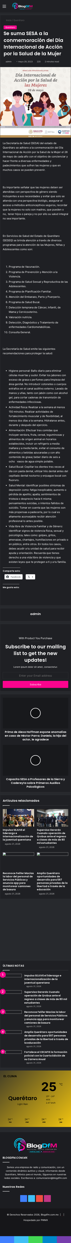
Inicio (8, 20)
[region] (35, 931)
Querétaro (18, 20)
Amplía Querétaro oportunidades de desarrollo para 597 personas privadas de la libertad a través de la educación (52, 881)
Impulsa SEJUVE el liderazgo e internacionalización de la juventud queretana (18, 834)
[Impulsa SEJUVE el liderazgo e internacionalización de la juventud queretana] (18, 818)
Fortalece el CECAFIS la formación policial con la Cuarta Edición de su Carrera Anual (45, 1055)
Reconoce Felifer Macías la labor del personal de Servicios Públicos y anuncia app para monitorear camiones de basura (18, 881)
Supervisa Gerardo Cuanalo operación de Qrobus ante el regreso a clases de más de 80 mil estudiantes (51, 836)
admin (9, 61)
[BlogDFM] (22, 6)
